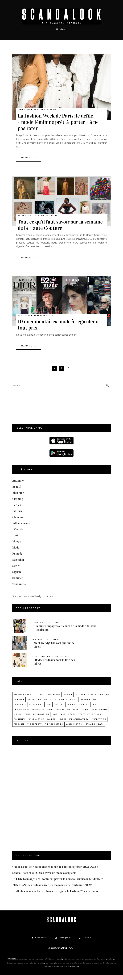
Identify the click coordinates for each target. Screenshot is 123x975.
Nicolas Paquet (49, 216)
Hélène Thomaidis (46, 110)
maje (75, 709)
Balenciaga (54, 694)
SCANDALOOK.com (13, 959)
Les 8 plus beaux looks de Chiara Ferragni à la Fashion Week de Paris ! (55, 891)
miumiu (17, 714)
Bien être (18, 493)
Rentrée (17, 553)
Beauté (16, 486)
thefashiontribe (54, 724)
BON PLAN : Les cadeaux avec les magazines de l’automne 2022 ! (52, 885)
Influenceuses (21, 523)
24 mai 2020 (24, 315)
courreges (20, 704)
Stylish (16, 572)
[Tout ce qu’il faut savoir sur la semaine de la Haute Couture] (61, 201)
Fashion (71, 704)
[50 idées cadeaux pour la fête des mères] (19, 660)
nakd (54, 714)
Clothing (17, 499)
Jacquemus (38, 709)
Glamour (17, 517)
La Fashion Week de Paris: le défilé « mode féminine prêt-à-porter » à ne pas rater (58, 122)
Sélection (18, 559)
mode (27, 714)
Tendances (19, 584)
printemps (20, 719)
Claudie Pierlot (89, 699)
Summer (17, 578)
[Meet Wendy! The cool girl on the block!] (19, 643)
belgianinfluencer (85, 694)
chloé (73, 699)
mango (85, 709)
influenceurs (21, 709)
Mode (15, 547)
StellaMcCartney (78, 719)
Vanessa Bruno (74, 724)
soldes (62, 719)
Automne (18, 480)
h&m (94, 704)
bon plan (19, 699)
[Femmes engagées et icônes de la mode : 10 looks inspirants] (19, 626)
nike (63, 714)
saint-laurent (36, 719)
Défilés (16, 505)
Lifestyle (17, 529)
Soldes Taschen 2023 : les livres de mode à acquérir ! (45, 873)
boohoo (31, 699)
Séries (16, 566)
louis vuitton (63, 709)
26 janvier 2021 (26, 216)
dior (48, 704)
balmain (67, 694)
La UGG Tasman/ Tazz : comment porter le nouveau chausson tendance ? (57, 879)
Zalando (90, 724)
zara (101, 724)
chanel (63, 699)
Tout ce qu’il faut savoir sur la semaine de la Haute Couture (60, 225)
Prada (71, 714)
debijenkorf (36, 704)
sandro (51, 719)
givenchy (84, 704)
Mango (16, 541)
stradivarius (98, 719)
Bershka (104, 694)
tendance (19, 724)
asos (42, 694)
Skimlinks (61, 970)
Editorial (17, 511)
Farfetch (59, 704)
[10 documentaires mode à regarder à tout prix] (61, 301)
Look (15, 535)
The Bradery (35, 724)
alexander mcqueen (25, 694)
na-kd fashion (41, 714)
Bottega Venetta (47, 699)
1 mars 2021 (24, 110)
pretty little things (89, 714)
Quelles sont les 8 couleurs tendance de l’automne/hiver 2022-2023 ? (55, 867)
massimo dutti (99, 709)
